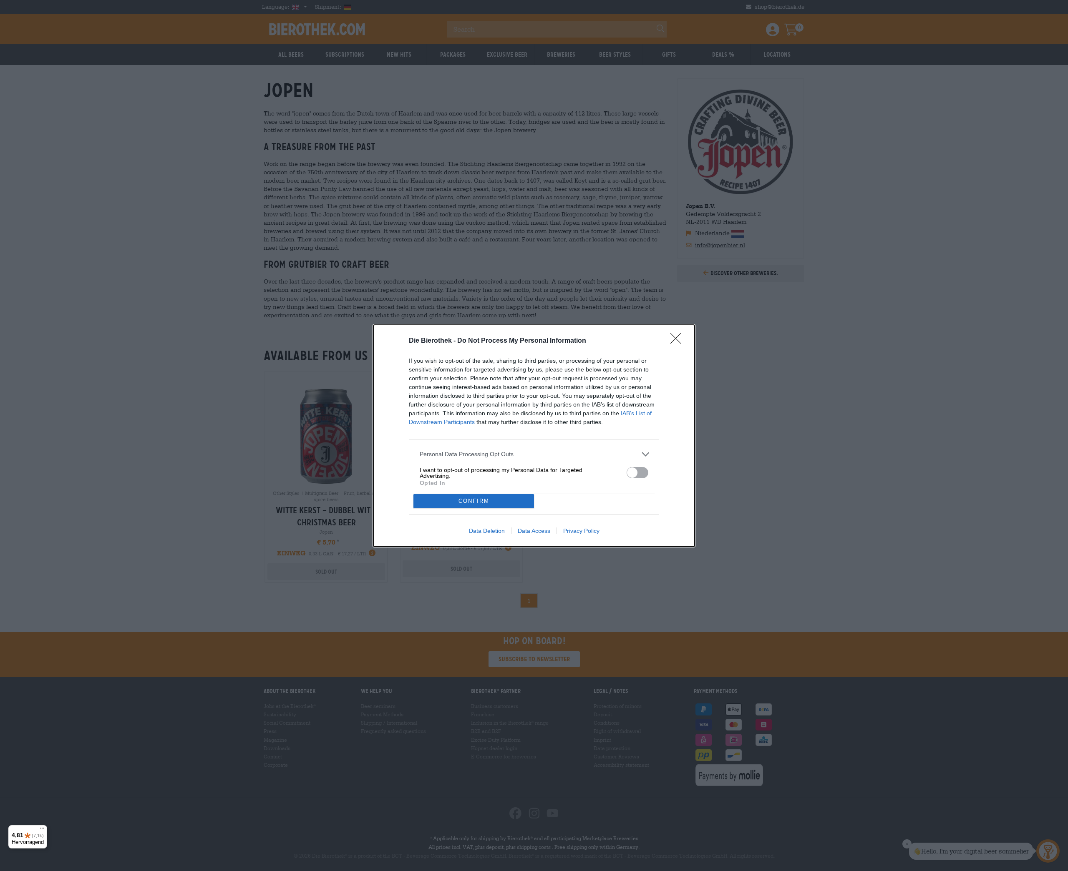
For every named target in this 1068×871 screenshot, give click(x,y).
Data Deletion (487, 530)
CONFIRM (473, 501)
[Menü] (42, 830)
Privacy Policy (581, 530)
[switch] (637, 472)
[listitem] (534, 454)
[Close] (678, 341)
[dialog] (534, 436)
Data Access (534, 530)
